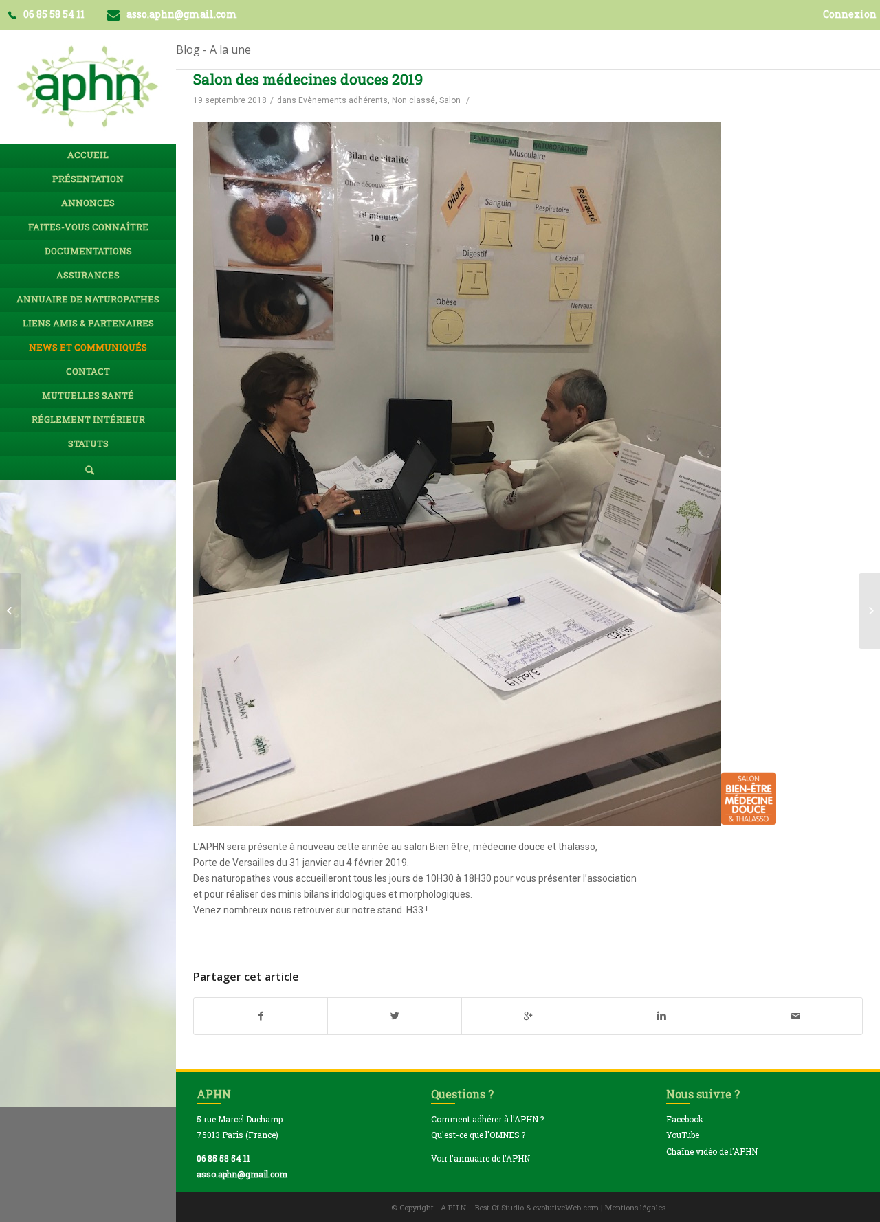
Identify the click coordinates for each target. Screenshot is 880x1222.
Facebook (684, 1118)
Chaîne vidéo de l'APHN (712, 1151)
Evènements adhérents (343, 100)
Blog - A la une (213, 49)
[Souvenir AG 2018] (10, 611)
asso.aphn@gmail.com (242, 1173)
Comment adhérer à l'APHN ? (487, 1118)
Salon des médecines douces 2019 (308, 79)
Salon (450, 100)
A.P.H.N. (454, 1207)
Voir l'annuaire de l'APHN (480, 1158)
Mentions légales (635, 1207)
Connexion (850, 14)
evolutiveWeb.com (566, 1207)
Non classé (413, 100)
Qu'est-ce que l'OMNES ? (478, 1134)
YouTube (682, 1134)
